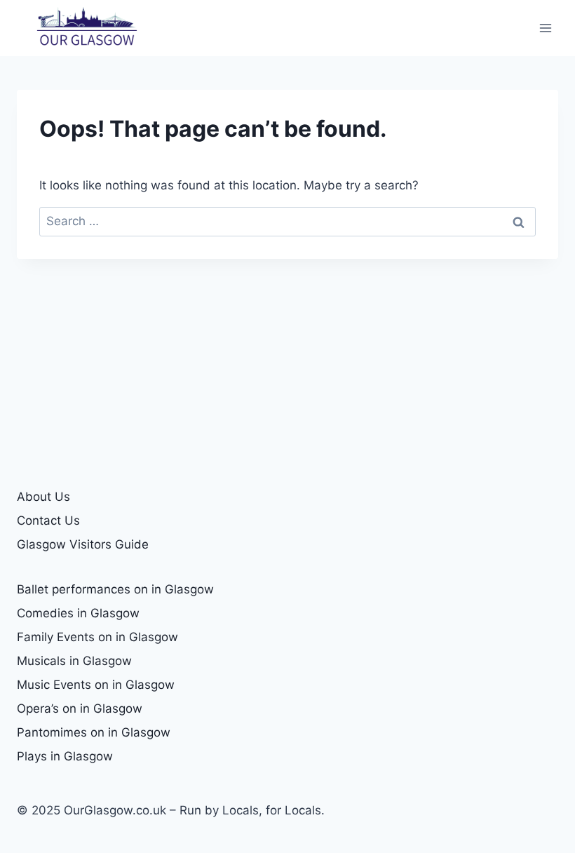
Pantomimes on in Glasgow (93, 732)
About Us (43, 497)
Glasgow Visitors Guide (83, 544)
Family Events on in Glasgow (97, 637)
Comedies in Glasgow (78, 613)
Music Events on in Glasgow (96, 685)
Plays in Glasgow (65, 756)
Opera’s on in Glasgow (79, 708)
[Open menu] (545, 28)
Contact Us (48, 520)
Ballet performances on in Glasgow (115, 589)
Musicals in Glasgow (74, 661)
